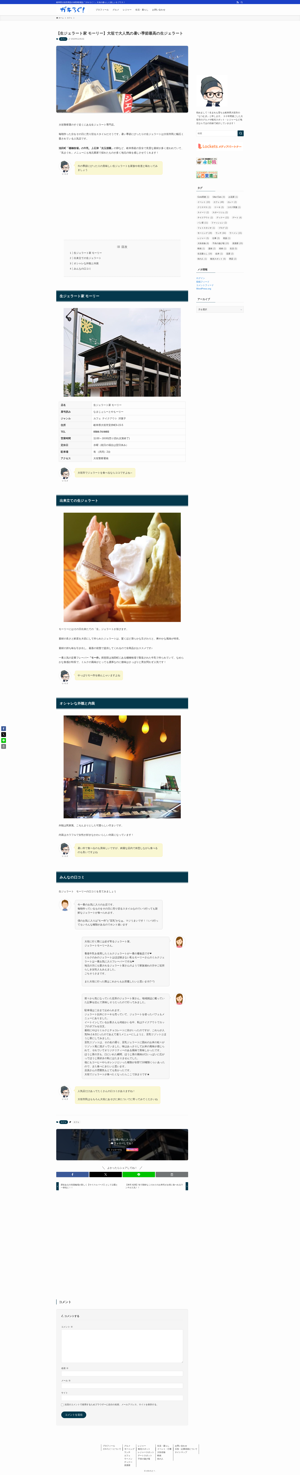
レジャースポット (146, 1452)
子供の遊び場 (220, 243)
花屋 (229, 254)
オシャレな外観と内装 (86, 263)
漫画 (211, 248)
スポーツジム (220, 212)
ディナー (222, 217)
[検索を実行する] (241, 133)
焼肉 (222, 248)
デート (237, 217)
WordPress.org (203, 288)
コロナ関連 (233, 207)
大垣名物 (203, 243)
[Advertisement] (122, 208)
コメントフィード (205, 285)
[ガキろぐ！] (72, 10)
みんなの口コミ (82, 268)
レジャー (203, 238)
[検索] (242, 2)
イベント (204, 202)
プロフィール (109, 1446)
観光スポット (218, 259)
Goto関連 (203, 197)
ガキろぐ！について (112, 1449)
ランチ (220, 233)
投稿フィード (202, 281)
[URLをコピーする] (172, 1174)
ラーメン (235, 233)
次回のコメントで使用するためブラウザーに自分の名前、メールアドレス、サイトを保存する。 (112, 1404)
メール (66, 1380)
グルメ (127, 1446)
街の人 (202, 259)
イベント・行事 (164, 1449)
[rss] (238, 2)
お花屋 (233, 197)
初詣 (226, 238)
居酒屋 (237, 243)
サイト (64, 1393)
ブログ (223, 228)
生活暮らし (205, 254)
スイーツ (203, 212)
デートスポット (145, 1455)
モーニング (205, 233)
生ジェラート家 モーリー (88, 253)
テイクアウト (205, 217)
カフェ (63, 39)
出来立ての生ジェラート (87, 258)
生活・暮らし (163, 1446)
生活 (233, 248)
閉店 (232, 259)
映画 (201, 248)
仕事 (216, 238)
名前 (64, 1368)
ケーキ (219, 207)
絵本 (219, 254)
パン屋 (203, 223)
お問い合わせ (181, 1446)
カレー (232, 202)
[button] (72, 1174)
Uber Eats (219, 197)
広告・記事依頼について (186, 1449)
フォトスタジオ (206, 228)
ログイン (200, 278)
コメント (67, 1327)
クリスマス (204, 207)
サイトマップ (181, 1452)
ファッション (219, 223)
